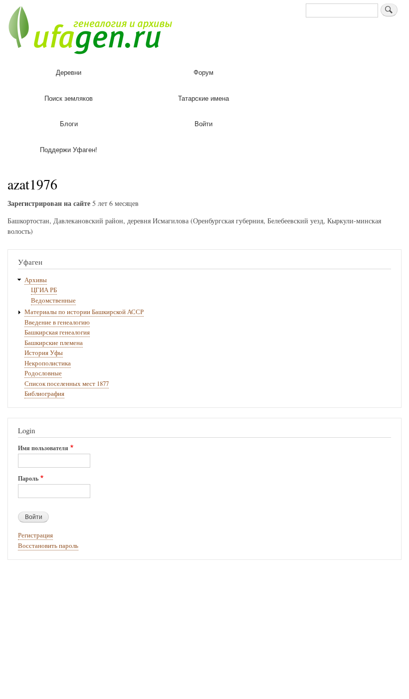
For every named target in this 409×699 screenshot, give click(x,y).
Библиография (44, 393)
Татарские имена (203, 98)
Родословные (43, 373)
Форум (203, 72)
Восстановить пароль (48, 545)
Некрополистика (47, 363)
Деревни (68, 72)
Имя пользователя (43, 448)
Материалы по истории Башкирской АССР (84, 312)
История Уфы (43, 353)
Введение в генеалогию (57, 322)
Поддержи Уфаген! (68, 149)
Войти (203, 123)
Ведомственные (53, 300)
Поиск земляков (68, 98)
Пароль (28, 479)
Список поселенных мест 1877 (66, 383)
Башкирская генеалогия (57, 332)
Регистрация (35, 535)
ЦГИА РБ (44, 290)
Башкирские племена (53, 343)
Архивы (35, 280)
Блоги (69, 123)
